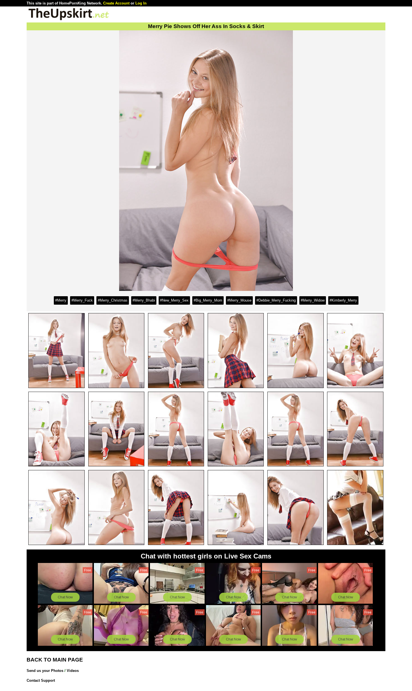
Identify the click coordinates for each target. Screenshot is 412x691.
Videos (73, 671)
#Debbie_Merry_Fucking (276, 300)
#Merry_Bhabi (144, 300)
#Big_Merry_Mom (208, 300)
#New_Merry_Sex (174, 300)
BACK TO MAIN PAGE (55, 660)
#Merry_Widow (313, 300)
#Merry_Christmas (113, 300)
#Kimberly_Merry (343, 300)
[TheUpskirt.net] (69, 19)
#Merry (60, 300)
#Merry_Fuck (82, 300)
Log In (141, 3)
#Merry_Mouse (239, 300)
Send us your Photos (45, 671)
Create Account (116, 3)
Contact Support (41, 680)
